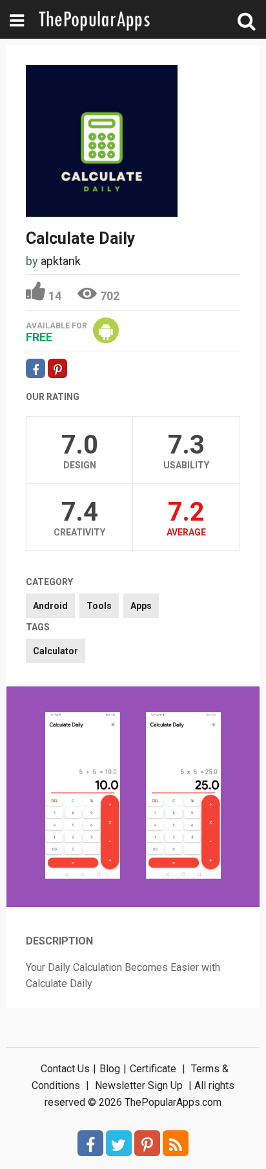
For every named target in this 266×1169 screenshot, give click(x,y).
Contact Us (65, 1069)
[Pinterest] (147, 1143)
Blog (109, 1069)
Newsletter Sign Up (139, 1085)
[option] (82, 796)
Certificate (153, 1069)
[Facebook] (90, 1143)
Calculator (55, 651)
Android (50, 606)
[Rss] (176, 1143)
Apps (141, 606)
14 (54, 296)
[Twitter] (119, 1143)
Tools (99, 606)
